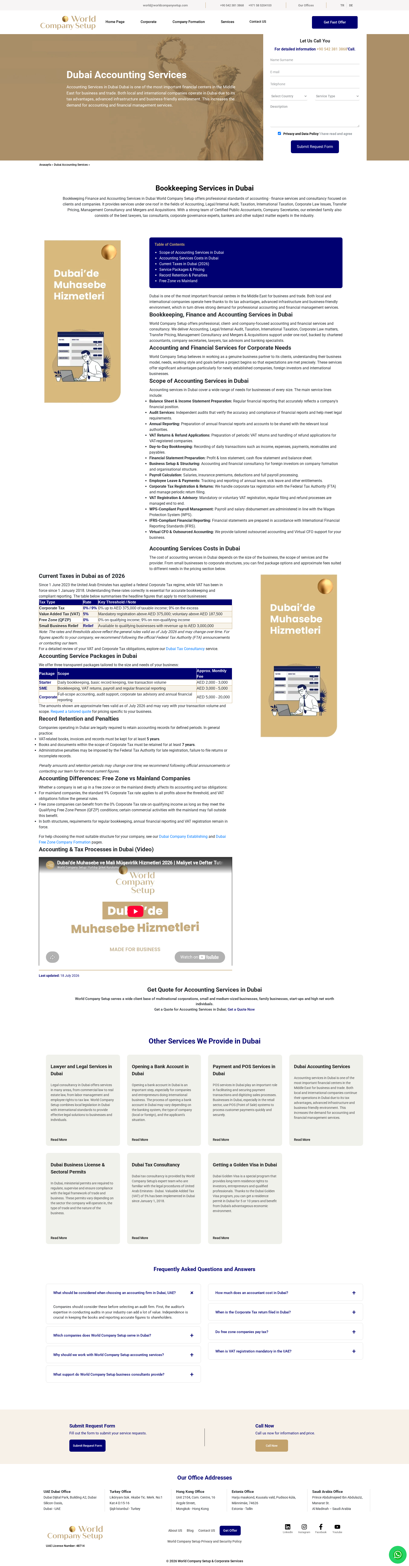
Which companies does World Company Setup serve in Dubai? (123, 1335)
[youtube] (337, 1526)
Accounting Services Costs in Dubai (188, 258)
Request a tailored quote (71, 711)
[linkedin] (288, 1526)
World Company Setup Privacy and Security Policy (204, 1541)
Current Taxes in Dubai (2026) (184, 264)
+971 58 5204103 (260, 5)
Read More (59, 1140)
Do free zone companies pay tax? (285, 1332)
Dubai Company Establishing (183, 836)
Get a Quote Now (241, 1009)
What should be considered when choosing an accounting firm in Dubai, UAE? (124, 1293)
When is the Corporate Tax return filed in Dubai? (285, 1312)
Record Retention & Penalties (183, 275)
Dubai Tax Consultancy (185, 649)
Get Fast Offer (335, 22)
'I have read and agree (317, 134)
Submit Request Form (315, 146)
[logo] (66, 22)
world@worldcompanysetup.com (165, 5)
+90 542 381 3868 (232, 5)
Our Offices (306, 5)
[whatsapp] (398, 1554)
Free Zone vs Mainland (178, 281)
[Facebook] (321, 1526)
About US (175, 1530)
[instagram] (304, 1526)
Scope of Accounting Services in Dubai (191, 252)
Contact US (257, 21)
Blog (190, 1530)
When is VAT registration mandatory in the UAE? (285, 1351)
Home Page (115, 22)
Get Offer (230, 1530)
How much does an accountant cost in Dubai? (285, 1293)
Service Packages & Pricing (181, 269)
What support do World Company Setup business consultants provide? (123, 1374)
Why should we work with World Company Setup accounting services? (123, 1355)
